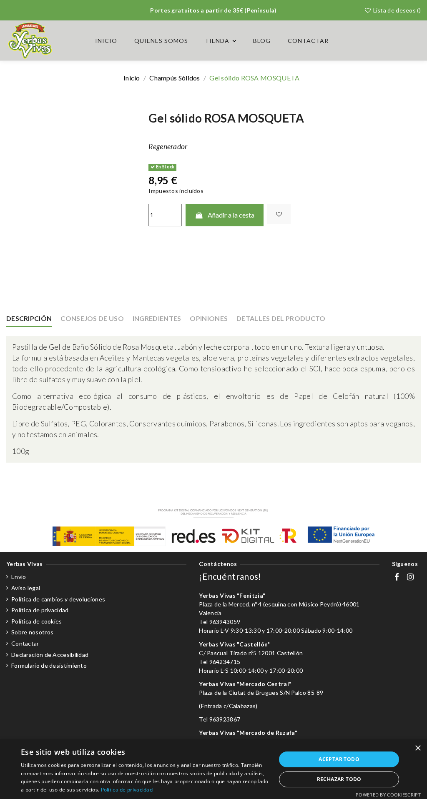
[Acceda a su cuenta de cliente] (395, 40)
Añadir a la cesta (231, 215)
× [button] (417, 748)
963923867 (225, 719)
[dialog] (213, 769)
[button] (220, 41)
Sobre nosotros (32, 632)
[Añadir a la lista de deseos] (279, 214)
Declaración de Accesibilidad (49, 654)
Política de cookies (36, 621)
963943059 (225, 621)
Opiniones (209, 318)
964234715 (225, 661)
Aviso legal (25, 587)
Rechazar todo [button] (339, 779)
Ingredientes (157, 318)
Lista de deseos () (396, 10)
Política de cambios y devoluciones (58, 599)
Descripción (29, 318)
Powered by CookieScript (388, 794)
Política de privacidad (40, 610)
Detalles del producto (280, 318)
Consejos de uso (92, 318)
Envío (18, 576)
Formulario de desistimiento (49, 665)
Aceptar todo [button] (339, 759)
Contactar (25, 643)
